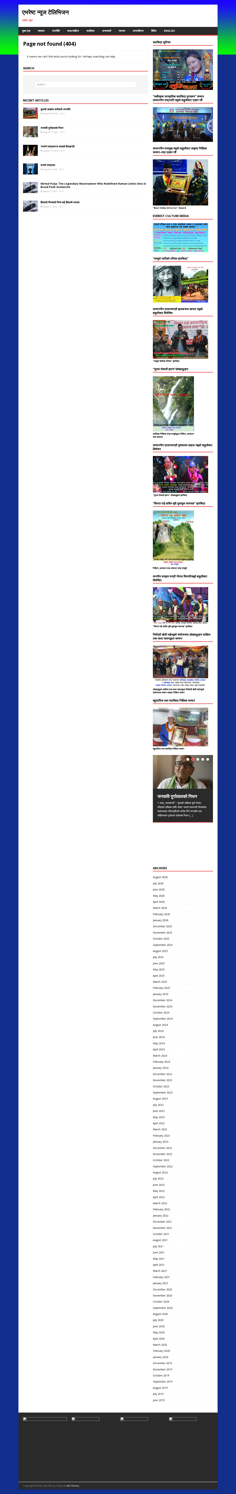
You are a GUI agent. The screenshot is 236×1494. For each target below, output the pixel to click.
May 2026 (159, 895)
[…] (191, 815)
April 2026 (159, 902)
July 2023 (158, 1105)
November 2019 (162, 1369)
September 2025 (163, 945)
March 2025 (160, 981)
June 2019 (159, 1400)
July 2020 (158, 1320)
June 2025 (159, 963)
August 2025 (160, 951)
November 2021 (162, 1228)
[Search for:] (85, 84)
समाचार (41, 30)
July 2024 (158, 1031)
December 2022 (162, 1148)
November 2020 (162, 1295)
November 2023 (162, 1080)
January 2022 (160, 1215)
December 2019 (162, 1363)
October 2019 (161, 1375)
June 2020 (159, 1326)
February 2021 (161, 1277)
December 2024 (162, 1000)
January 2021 (160, 1283)
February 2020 (161, 1351)
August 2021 (160, 1240)
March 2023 (160, 1129)
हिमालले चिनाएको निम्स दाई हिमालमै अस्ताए (60, 202)
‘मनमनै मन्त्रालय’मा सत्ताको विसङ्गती (57, 146)
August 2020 (160, 1314)
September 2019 (163, 1381)
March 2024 (160, 1055)
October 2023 (161, 1086)
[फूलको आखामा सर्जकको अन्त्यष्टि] (30, 116)
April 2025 (159, 975)
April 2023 (159, 1123)
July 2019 (158, 1394)
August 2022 (160, 1172)
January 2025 (160, 994)
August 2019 (160, 1388)
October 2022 (161, 1160)
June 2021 (159, 1252)
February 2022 (161, 1209)
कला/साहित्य (73, 30)
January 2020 (160, 1357)
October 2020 (161, 1301)
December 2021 (162, 1221)
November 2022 (162, 1154)
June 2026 (159, 889)
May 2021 (159, 1258)
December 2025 (162, 926)
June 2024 (159, 1037)
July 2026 (158, 883)
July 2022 (158, 1178)
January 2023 (160, 1141)
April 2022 (159, 1197)
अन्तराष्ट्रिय (138, 30)
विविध (153, 30)
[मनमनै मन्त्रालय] (30, 172)
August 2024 (160, 1025)
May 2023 (159, 1117)
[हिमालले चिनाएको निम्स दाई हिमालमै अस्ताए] (30, 209)
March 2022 (160, 1203)
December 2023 (162, 1074)
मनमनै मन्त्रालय (48, 165)
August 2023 (160, 1098)
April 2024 (159, 1049)
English (169, 30)
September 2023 (163, 1092)
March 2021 (160, 1271)
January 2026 (160, 920)
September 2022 (163, 1166)
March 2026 (160, 908)
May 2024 (159, 1043)
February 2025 (161, 988)
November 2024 (162, 1006)
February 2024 (161, 1061)
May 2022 (159, 1191)
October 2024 (161, 1012)
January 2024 (160, 1068)
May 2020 (159, 1332)
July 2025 (158, 957)
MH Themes (73, 1485)
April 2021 (159, 1264)
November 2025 (162, 932)
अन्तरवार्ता (106, 30)
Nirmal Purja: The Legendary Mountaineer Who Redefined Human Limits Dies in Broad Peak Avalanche (93, 185)
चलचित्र (90, 30)
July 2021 (158, 1246)
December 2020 (162, 1289)
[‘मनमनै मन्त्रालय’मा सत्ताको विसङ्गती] (30, 153)
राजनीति (56, 30)
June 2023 (159, 1111)
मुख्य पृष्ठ (26, 30)
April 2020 (159, 1338)
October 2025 (161, 938)
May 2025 (159, 969)
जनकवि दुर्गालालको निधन (52, 128)
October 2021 (161, 1234)
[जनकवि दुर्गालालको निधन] (30, 135)
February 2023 (161, 1135)
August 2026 (160, 877)
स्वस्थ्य (122, 30)
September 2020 (163, 1308)
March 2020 (160, 1344)
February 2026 (161, 914)
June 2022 (159, 1185)
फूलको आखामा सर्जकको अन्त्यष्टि (56, 109)
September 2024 (163, 1018)
